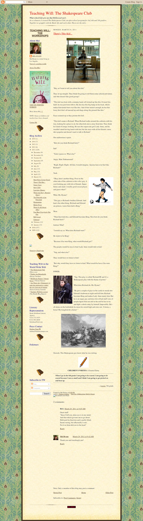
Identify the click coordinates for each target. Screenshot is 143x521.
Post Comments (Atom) (72, 498)
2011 (34, 150)
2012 (34, 147)
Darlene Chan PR (35, 329)
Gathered (36, 219)
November (37, 155)
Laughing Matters (39, 190)
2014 (34, 141)
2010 (34, 227)
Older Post (109, 492)
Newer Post (57, 492)
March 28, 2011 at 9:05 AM (75, 408)
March (36, 177)
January (36, 225)
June (35, 169)
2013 (34, 144)
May (35, 171)
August (36, 163)
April (36, 174)
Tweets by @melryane (37, 250)
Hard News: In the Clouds (42, 180)
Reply (62, 428)
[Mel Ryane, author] (31, 246)
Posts (34, 384)
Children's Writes (64, 394)
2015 (34, 139)
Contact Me (33, 122)
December (37, 152)
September (37, 161)
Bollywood (37, 217)
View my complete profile (38, 64)
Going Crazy (38, 185)
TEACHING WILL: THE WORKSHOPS (40, 33)
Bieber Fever (38, 205)
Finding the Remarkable (38, 274)
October (36, 158)
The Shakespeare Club (38, 270)
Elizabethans (38, 202)
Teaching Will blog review (39, 292)
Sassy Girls (37, 187)
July (35, 166)
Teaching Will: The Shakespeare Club (61, 13)
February (37, 222)
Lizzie (103, 386)
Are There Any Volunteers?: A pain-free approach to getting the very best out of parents (40, 285)
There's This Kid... (39, 182)
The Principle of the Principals (40, 198)
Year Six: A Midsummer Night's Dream (83, 394)
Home (83, 492)
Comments (36, 388)
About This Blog (35, 68)
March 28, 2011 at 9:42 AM (83, 436)
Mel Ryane (36, 56)
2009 (34, 230)
